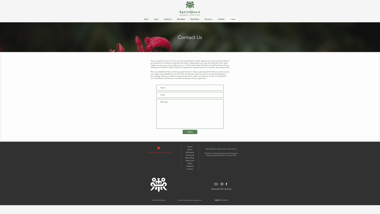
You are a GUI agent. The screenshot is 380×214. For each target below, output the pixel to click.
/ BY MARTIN (221, 200)
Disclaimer (228, 189)
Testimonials (215, 189)
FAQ (221, 189)
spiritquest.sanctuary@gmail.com (171, 65)
